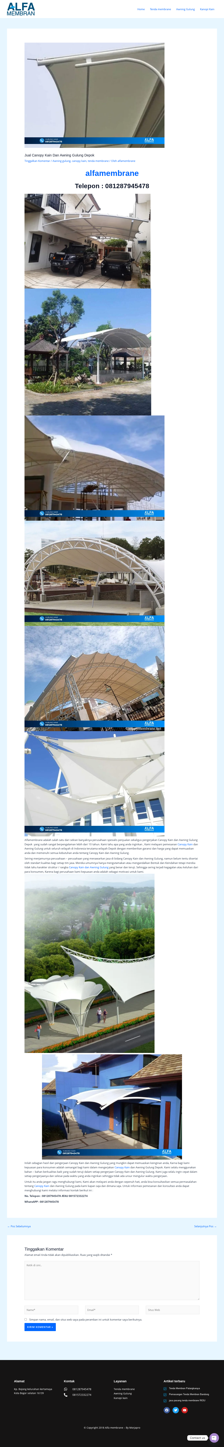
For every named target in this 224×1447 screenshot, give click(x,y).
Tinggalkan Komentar (37, 161)
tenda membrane (98, 161)
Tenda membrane (160, 9)
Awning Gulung (185, 9)
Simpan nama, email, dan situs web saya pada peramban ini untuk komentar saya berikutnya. (85, 1319)
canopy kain (79, 161)
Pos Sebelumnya (19, 1226)
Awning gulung (61, 161)
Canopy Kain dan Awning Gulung (88, 867)
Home (141, 9)
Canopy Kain (185, 844)
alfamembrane (112, 173)
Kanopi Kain (207, 9)
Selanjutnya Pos (205, 1226)
